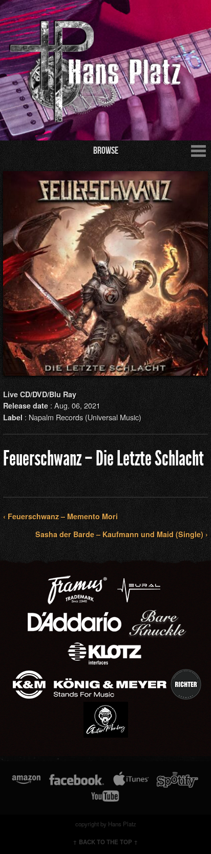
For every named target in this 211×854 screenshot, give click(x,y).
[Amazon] (26, 779)
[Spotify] (177, 779)
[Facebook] (77, 779)
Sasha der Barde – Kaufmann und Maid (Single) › (121, 534)
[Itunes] (131, 779)
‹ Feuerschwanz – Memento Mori (60, 516)
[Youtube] (105, 796)
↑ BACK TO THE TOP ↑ (105, 842)
